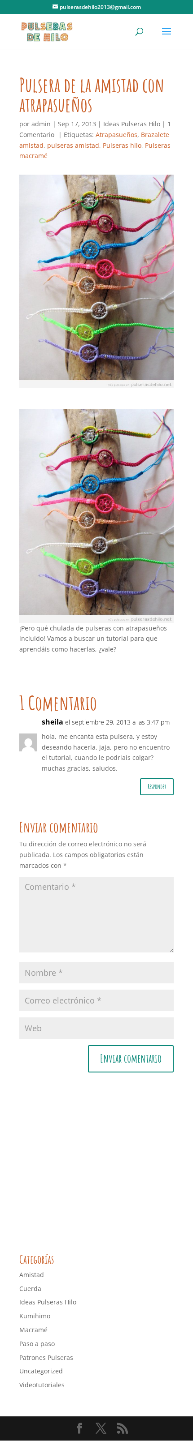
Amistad (31, 1274)
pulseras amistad (73, 145)
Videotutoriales (42, 1385)
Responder (157, 786)
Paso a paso (37, 1343)
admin (41, 124)
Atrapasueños (116, 134)
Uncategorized (41, 1371)
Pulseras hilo (122, 145)
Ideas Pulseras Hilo (131, 124)
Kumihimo (34, 1316)
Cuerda (30, 1288)
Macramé (33, 1329)
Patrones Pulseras (46, 1357)
